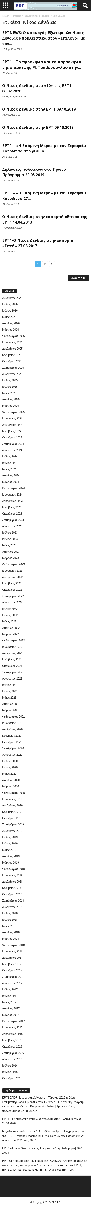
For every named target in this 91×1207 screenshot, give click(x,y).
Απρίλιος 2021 (11, 704)
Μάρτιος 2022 (10, 634)
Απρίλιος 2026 (11, 323)
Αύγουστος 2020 (12, 754)
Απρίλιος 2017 (11, 1008)
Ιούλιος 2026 (10, 304)
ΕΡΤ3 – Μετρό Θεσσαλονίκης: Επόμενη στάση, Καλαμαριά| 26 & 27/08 (42, 1150)
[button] (84, 5)
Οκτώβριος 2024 (12, 437)
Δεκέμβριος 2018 (12, 881)
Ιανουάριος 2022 (12, 646)
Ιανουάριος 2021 (12, 723)
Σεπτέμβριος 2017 (13, 976)
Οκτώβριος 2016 (12, 1046)
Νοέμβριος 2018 (11, 888)
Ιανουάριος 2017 (12, 1027)
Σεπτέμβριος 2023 (13, 520)
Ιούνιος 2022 (10, 615)
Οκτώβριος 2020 (12, 742)
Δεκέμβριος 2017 (12, 957)
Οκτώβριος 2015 (12, 1078)
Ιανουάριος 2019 (12, 875)
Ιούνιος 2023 (10, 539)
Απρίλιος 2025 (11, 399)
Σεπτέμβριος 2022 (13, 596)
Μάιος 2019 (9, 849)
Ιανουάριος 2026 (12, 342)
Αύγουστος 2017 (12, 983)
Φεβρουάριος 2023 (13, 564)
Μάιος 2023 (9, 545)
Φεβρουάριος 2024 (13, 488)
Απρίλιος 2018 (11, 932)
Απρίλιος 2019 (11, 856)
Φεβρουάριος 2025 (13, 412)
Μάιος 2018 (9, 926)
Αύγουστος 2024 (12, 450)
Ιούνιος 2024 (10, 462)
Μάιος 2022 (9, 621)
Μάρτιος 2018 (10, 938)
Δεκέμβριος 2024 (12, 424)
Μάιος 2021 (9, 697)
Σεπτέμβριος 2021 (13, 672)
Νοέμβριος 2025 (11, 355)
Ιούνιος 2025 (10, 386)
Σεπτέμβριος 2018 (13, 900)
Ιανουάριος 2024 (12, 494)
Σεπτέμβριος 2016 (13, 1053)
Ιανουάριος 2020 (12, 799)
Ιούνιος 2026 (10, 310)
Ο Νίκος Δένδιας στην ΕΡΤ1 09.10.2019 (39, 109)
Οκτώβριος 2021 (12, 665)
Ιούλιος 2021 (10, 685)
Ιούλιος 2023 (10, 532)
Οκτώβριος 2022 (12, 589)
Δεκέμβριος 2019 (12, 805)
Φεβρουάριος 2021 (13, 716)
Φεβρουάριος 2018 (13, 945)
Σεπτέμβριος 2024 (13, 443)
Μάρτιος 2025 (10, 405)
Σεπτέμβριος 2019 (13, 824)
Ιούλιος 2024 (10, 456)
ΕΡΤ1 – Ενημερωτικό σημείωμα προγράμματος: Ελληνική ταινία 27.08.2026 (41, 1121)
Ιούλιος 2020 (10, 761)
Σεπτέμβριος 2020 (13, 748)
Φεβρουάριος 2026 (13, 336)
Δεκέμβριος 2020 (12, 729)
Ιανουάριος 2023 (12, 570)
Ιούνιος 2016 (10, 1072)
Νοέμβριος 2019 (11, 811)
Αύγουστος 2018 (12, 907)
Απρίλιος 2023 (11, 551)
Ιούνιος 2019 (10, 843)
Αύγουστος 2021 (12, 678)
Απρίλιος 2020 (11, 780)
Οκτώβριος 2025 (12, 361)
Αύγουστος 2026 (12, 297)
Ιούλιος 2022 (10, 608)
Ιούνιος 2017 (10, 995)
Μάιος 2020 (9, 773)
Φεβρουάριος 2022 (13, 640)
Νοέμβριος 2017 (11, 964)
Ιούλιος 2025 (10, 380)
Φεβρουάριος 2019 (13, 869)
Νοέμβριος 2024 (11, 431)
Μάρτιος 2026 (10, 329)
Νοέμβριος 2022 (11, 583)
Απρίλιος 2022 (11, 627)
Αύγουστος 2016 (12, 1059)
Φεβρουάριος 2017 (13, 1021)
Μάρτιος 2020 (10, 786)
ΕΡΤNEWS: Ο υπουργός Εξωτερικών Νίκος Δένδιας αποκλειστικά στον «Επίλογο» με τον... (43, 38)
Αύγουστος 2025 (12, 374)
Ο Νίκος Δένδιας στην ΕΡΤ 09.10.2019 (37, 127)
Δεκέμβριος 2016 (12, 1033)
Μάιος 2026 (9, 317)
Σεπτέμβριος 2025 (13, 367)
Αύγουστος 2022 (12, 602)
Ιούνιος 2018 (10, 919)
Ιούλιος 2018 (10, 913)
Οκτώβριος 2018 (12, 894)
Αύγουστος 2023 (12, 526)
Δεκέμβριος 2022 (12, 577)
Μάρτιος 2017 (10, 1014)
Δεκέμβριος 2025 (12, 348)
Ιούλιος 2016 (10, 1065)
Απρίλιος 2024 (11, 475)
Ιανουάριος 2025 (12, 418)
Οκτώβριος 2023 (12, 513)
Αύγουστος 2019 (12, 830)
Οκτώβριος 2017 (12, 970)
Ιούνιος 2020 (10, 767)
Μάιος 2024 (9, 469)
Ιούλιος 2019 (10, 837)
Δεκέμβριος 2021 (12, 653)
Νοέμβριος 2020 (11, 735)
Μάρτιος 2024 (10, 481)
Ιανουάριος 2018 (12, 951)
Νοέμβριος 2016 (11, 1040)
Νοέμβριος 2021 (11, 659)
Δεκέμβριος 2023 (12, 501)
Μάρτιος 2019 (10, 862)
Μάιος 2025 (9, 393)
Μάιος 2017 (9, 1002)
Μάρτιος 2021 (10, 710)
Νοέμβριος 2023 (11, 507)
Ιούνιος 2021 (10, 691)
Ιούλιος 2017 (10, 989)
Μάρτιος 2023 (10, 558)
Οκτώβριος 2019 (12, 818)
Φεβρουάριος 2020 (13, 792)
